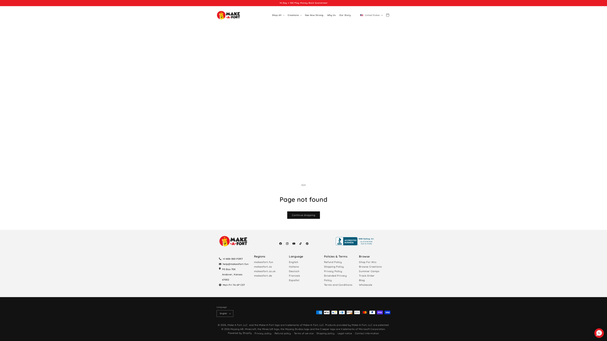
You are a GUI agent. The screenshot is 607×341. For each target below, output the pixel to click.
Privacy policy (263, 333)
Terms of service (304, 333)
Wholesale (365, 284)
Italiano (294, 266)
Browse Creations (370, 266)
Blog (362, 280)
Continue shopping (303, 215)
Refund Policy (333, 262)
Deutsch (294, 271)
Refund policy (283, 333)
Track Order (367, 275)
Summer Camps (369, 271)
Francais (294, 275)
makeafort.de (263, 275)
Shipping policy (325, 333)
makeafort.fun (263, 262)
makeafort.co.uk (265, 271)
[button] (278, 15)
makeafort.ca (263, 266)
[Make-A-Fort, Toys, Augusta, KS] (355, 241)
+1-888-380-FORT (233, 258)
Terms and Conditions (338, 284)
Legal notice (345, 333)
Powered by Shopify (240, 333)
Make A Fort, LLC (237, 324)
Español (294, 280)
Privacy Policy (333, 271)
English (293, 262)
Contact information (367, 333)
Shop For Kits (367, 262)
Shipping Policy (334, 266)
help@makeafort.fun (236, 264)
